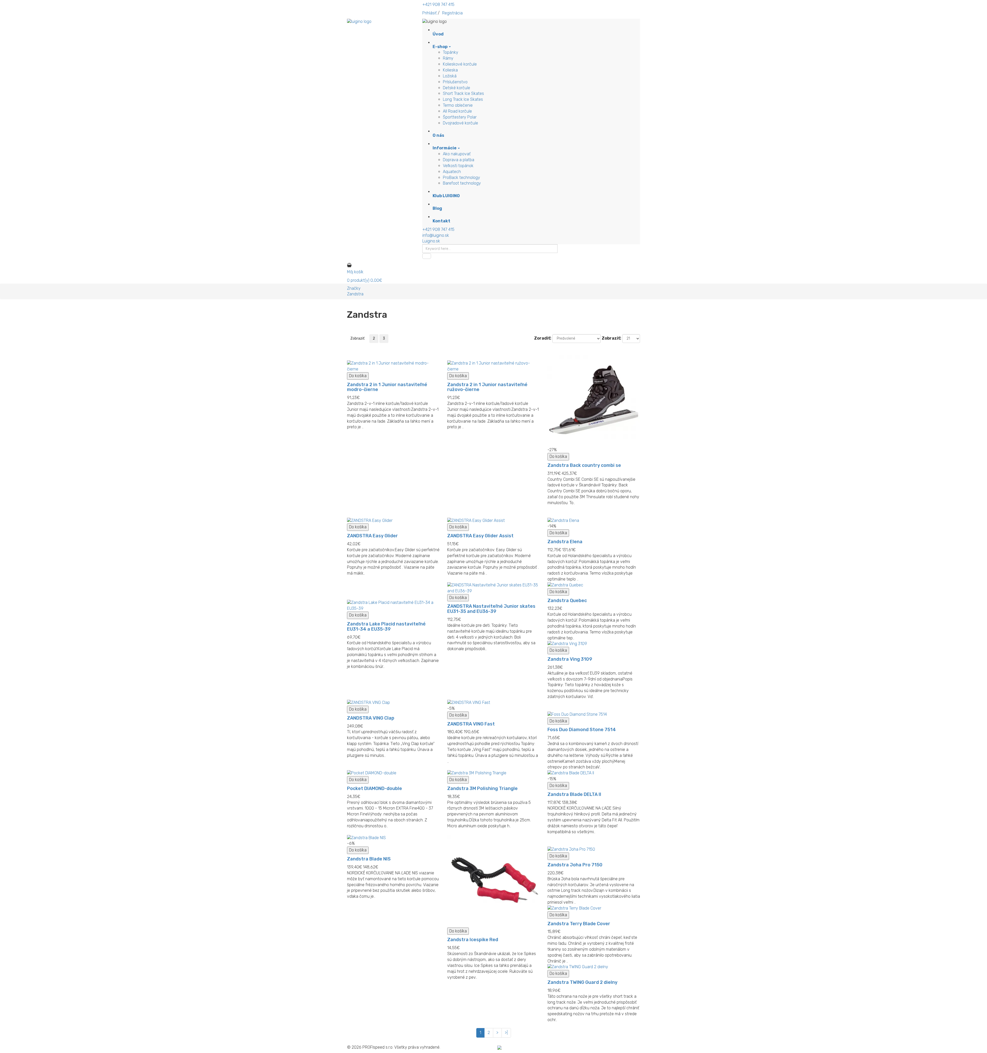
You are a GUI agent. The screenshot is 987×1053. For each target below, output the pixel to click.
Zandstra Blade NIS (369, 859)
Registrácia (452, 13)
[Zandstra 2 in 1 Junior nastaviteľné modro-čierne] (393, 366)
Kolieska (450, 70)
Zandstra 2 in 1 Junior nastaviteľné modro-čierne (387, 387)
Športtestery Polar (460, 117)
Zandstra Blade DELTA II (574, 794)
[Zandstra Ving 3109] (593, 644)
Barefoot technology (462, 183)
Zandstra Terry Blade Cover (578, 924)
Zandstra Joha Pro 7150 (574, 865)
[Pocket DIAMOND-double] (393, 773)
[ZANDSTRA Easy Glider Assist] (493, 521)
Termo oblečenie (458, 105)
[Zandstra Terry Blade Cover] (593, 908)
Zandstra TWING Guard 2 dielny (582, 982)
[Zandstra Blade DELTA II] (593, 773)
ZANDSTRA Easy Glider (372, 536)
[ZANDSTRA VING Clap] (393, 703)
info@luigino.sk (435, 235)
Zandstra (355, 294)
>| (506, 1032)
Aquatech (452, 171)
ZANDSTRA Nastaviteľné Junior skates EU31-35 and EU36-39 (491, 608)
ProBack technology (461, 177)
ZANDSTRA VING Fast (471, 724)
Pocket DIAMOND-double (374, 788)
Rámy (448, 58)
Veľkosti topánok (458, 165)
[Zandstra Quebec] (593, 585)
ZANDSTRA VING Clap (370, 718)
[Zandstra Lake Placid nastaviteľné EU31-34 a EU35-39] (393, 606)
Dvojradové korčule (460, 123)
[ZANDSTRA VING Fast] (493, 703)
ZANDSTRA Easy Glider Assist (480, 536)
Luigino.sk (431, 241)
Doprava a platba (458, 159)
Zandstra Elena (564, 541)
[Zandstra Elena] (593, 521)
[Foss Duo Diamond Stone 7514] (593, 715)
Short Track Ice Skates (463, 93)
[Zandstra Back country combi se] (593, 401)
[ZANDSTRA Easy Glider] (393, 521)
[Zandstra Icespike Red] (493, 881)
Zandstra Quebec (567, 600)
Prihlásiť (429, 13)
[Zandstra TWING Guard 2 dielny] (593, 967)
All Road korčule (457, 111)
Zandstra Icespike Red (472, 939)
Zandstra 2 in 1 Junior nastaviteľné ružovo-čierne (487, 387)
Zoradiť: (542, 338)
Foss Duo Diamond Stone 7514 (581, 729)
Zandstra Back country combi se (584, 465)
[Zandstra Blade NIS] (393, 838)
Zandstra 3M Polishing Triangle (482, 788)
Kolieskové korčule (460, 64)
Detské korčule (456, 87)
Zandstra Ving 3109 (569, 659)
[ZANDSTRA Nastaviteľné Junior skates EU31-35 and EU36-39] (493, 588)
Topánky (450, 52)
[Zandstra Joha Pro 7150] (593, 849)
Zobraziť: (611, 338)
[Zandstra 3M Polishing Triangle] (493, 773)
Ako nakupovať (457, 153)
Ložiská (449, 76)
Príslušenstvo (455, 81)
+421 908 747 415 (438, 4)
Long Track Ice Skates (463, 99)
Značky (354, 288)
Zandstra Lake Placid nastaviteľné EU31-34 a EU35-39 (386, 626)
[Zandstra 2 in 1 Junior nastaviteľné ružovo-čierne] (493, 366)
